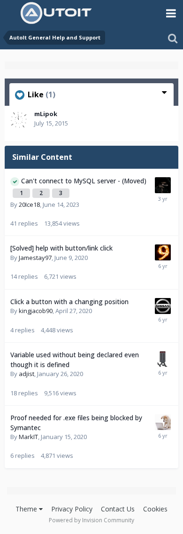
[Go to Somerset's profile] (163, 359)
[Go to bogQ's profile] (163, 185)
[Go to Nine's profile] (163, 252)
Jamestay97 (35, 257)
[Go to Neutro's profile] (163, 422)
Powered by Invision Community (91, 520)
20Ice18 (29, 204)
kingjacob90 (36, 310)
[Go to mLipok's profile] (18, 120)
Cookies (155, 508)
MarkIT (28, 436)
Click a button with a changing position (69, 301)
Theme (27, 508)
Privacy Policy (71, 508)
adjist (26, 373)
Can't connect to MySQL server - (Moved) (83, 180)
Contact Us (118, 508)
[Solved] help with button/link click (61, 247)
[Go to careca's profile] (163, 306)
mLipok (45, 114)
